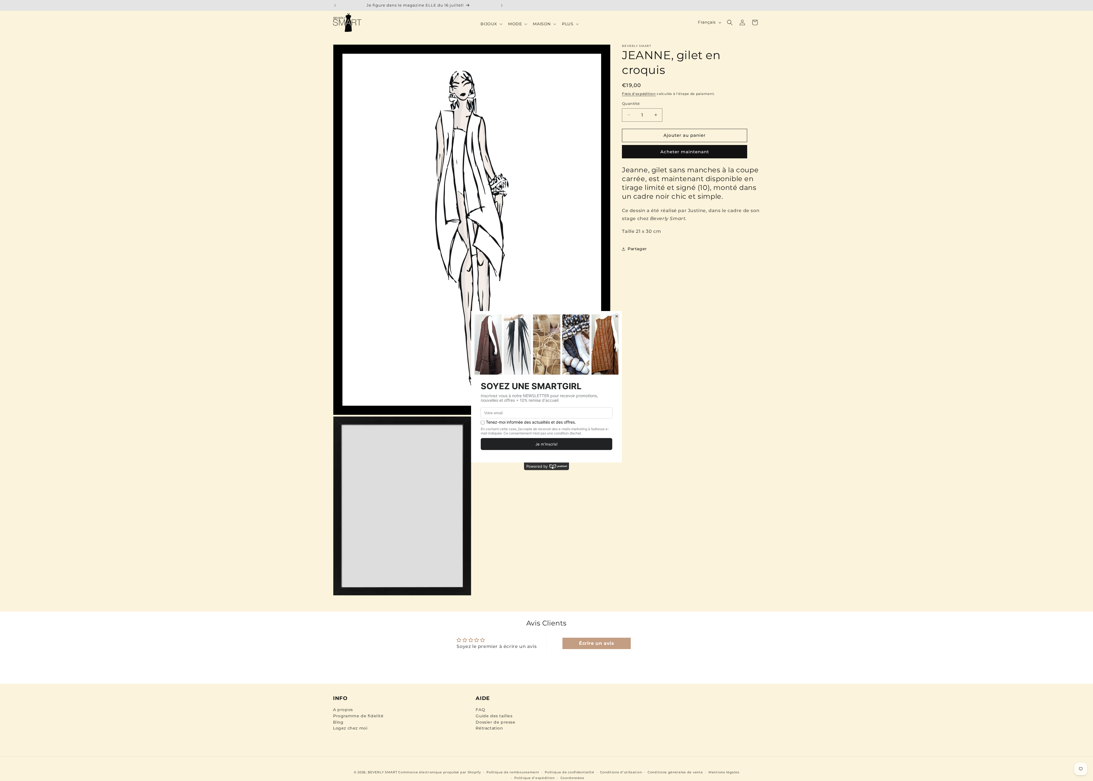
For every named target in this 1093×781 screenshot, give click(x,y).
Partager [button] (637, 248)
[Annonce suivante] (502, 5)
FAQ (480, 709)
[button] (491, 24)
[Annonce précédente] (335, 5)
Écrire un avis (596, 643)
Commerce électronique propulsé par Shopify (439, 772)
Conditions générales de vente (675, 772)
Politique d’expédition (534, 778)
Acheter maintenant (684, 151)
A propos (343, 709)
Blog (338, 722)
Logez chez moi (350, 728)
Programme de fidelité (358, 715)
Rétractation (489, 728)
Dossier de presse (495, 722)
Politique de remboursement (512, 772)
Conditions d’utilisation (621, 772)
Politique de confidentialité (569, 772)
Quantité (631, 103)
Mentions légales (723, 772)
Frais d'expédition (639, 94)
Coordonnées (572, 778)
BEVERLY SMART (382, 772)
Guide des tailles (494, 715)
